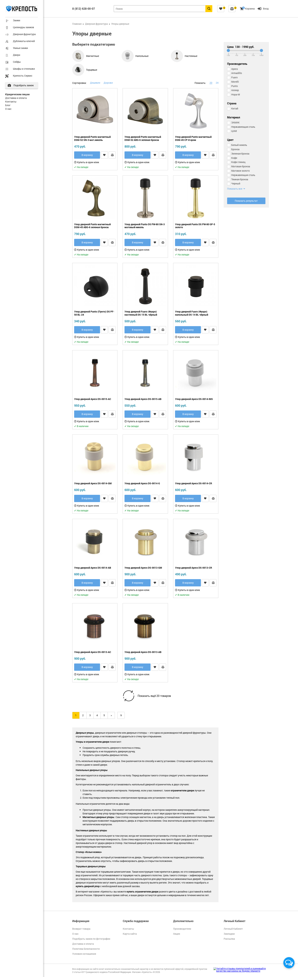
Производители (182, 928)
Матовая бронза (240, 166)
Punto (234, 86)
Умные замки (20, 48)
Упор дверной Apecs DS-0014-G (142, 483)
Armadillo (236, 73)
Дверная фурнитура (24, 34)
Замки (16, 20)
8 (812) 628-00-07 (83, 8)
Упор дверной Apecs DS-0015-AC (92, 399)
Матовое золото (240, 170)
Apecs (234, 69)
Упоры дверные (120, 23)
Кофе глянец (238, 162)
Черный (235, 183)
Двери (16, 55)
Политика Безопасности (86, 948)
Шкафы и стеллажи (24, 68)
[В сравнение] (112, 155)
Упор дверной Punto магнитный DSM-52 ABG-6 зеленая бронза (143, 138)
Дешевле (95, 82)
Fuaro (234, 77)
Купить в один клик (88, 162)
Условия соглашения (84, 953)
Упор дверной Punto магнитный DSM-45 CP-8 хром (193, 138)
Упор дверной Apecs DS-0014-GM (93, 483)
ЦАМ (234, 131)
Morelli (235, 81)
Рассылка (229, 938)
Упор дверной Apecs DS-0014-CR (193, 483)
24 (217, 82)
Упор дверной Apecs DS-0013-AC (92, 652)
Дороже (108, 82)
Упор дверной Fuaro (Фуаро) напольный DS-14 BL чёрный (191, 313)
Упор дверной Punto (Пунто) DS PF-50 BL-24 (94, 313)
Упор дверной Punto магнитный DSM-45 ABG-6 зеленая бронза (92, 226)
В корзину (87, 155)
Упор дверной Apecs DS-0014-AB (92, 567)
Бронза (235, 149)
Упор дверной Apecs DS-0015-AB (143, 399)
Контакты (10, 101)
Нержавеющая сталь (243, 126)
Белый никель (239, 145)
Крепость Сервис (22, 75)
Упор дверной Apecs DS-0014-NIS (194, 399)
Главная (77, 23)
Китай (234, 108)
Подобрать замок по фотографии (91, 938)
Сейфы (17, 61)
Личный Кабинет (233, 928)
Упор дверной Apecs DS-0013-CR (193, 567)
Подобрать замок (23, 85)
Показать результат (246, 200)
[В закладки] (104, 155)
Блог (8, 105)
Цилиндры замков (23, 27)
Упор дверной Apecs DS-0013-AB (143, 652)
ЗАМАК (235, 122)
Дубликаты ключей (24, 41)
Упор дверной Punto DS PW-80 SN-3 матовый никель (145, 226)
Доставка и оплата (16, 98)
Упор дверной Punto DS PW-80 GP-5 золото (195, 226)
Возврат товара (81, 928)
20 (211, 82)
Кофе (234, 158)
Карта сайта (130, 933)
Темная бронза (239, 179)
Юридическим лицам (17, 94)
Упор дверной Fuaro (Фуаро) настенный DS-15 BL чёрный (141, 313)
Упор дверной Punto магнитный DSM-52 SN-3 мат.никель (92, 138)
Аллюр (235, 90)
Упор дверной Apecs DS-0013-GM (143, 567)
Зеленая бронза (240, 153)
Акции (176, 933)
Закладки (229, 933)
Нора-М (235, 94)
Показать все (235, 189)
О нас (8, 108)
